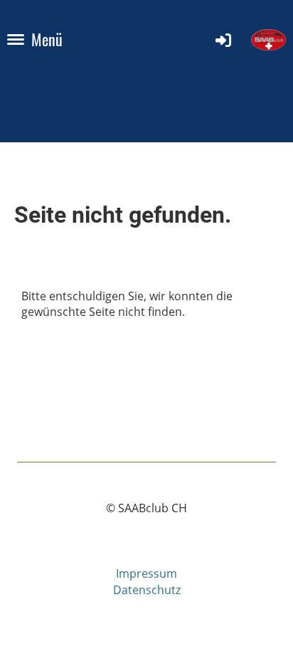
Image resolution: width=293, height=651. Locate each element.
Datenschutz (147, 590)
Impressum (146, 573)
